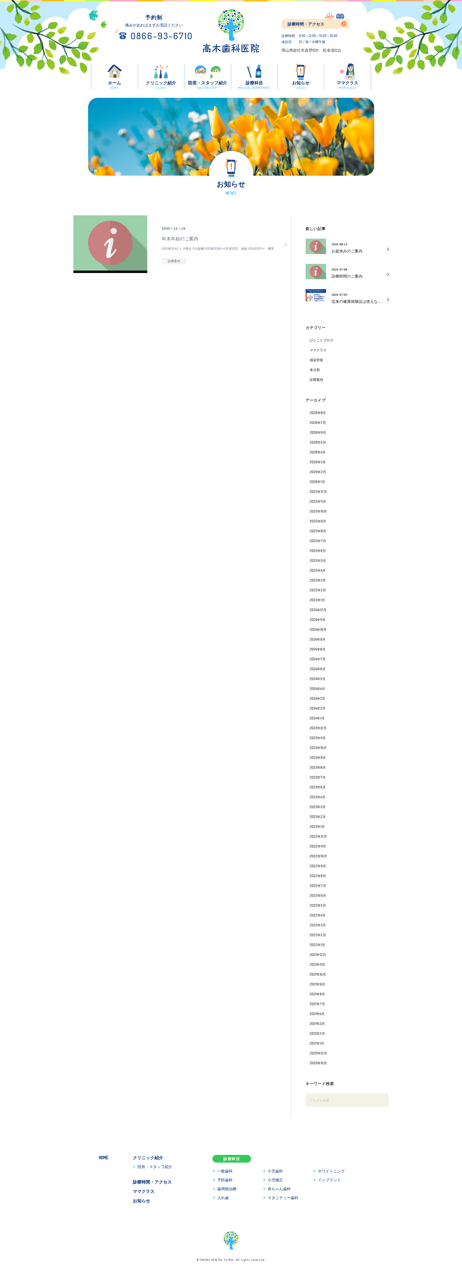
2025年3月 (318, 580)
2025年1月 (317, 600)
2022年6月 (318, 895)
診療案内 (316, 379)
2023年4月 (317, 797)
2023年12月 (318, 728)
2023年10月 (318, 747)
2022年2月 (318, 935)
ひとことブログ (321, 340)
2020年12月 (318, 1053)
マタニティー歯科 (283, 1197)
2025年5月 (318, 560)
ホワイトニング (331, 1171)
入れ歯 (223, 1197)
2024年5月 (318, 678)
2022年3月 (318, 925)
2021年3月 (317, 1023)
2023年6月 (318, 787)
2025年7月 (318, 541)
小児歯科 (275, 1171)
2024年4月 (317, 688)
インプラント (329, 1179)
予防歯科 (225, 1179)
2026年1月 (317, 481)
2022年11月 (318, 846)
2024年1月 (317, 718)
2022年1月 (317, 944)
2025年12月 (318, 491)
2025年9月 (318, 521)
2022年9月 (318, 866)
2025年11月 (318, 501)
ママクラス (318, 350)
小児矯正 (275, 1179)
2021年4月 (317, 1013)
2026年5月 (318, 442)
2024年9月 (318, 639)
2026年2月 (318, 472)
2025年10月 (318, 511)
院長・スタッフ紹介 (155, 1166)
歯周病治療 (227, 1188)
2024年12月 (318, 609)
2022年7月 (318, 885)
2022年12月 (318, 836)
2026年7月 (318, 422)
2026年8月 (318, 412)
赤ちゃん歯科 (279, 1188)
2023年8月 (318, 767)
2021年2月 (317, 1033)
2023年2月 (318, 816)
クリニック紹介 (148, 1157)
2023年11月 (318, 738)
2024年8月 (318, 649)
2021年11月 (317, 964)
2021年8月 (317, 994)
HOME (103, 1157)
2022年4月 (318, 915)
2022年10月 (318, 856)
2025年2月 (318, 590)
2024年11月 (318, 619)
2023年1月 (317, 826)
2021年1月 (317, 1043)
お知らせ (141, 1200)
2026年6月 (318, 432)
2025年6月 (318, 550)
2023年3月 (318, 807)
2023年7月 (318, 777)
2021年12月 (318, 954)
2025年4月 (318, 570)
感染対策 (316, 360)
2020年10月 (318, 1063)
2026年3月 (318, 462)
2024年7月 (318, 659)
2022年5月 (318, 905)
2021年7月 (317, 1004)
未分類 (315, 369)
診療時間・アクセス (306, 23)
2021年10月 (318, 974)
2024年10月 (318, 629)
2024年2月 (318, 708)
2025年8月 (318, 531)
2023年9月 (318, 757)
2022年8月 (318, 876)
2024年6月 (318, 669)
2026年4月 (318, 452)
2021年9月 (317, 984)
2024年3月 (317, 698)
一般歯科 (225, 1171)
